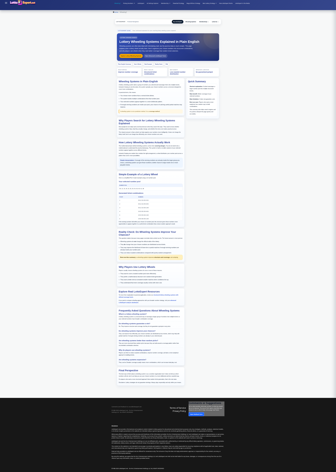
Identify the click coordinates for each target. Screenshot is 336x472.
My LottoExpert (177, 22)
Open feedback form (196, 414)
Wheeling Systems (190, 22)
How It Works (137, 64)
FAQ (167, 64)
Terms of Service (178, 407)
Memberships (203, 22)
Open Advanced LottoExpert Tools (155, 56)
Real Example (148, 64)
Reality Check (158, 64)
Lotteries (214, 22)
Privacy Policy (179, 411)
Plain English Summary (124, 64)
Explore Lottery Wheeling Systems (131, 56)
